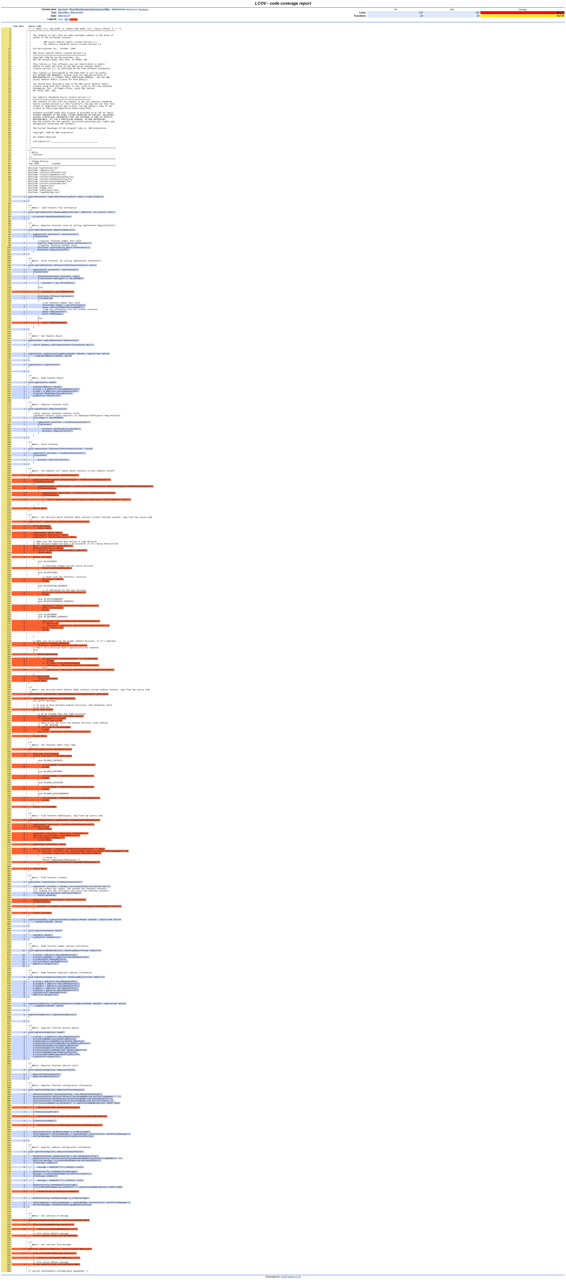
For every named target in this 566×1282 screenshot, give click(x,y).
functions (143, 9)
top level (63, 9)
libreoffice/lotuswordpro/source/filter (89, 9)
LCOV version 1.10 (291, 1277)
